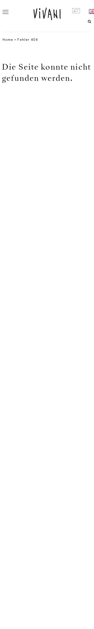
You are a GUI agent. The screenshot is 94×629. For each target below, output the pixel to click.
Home (8, 40)
